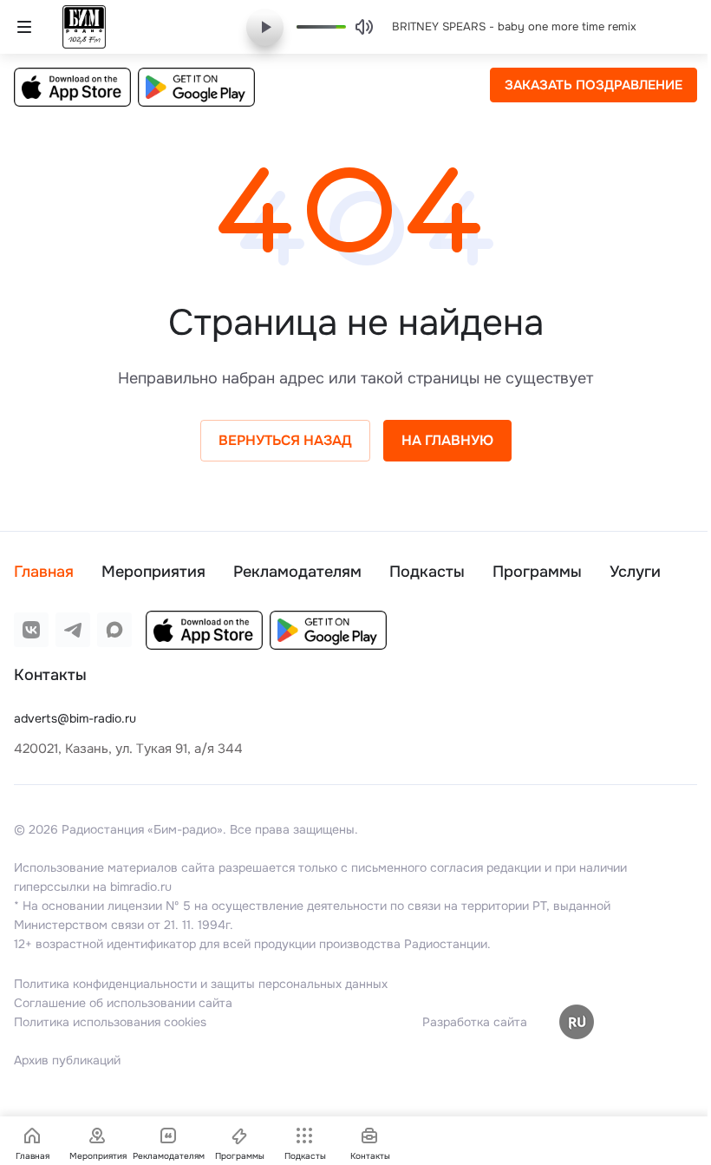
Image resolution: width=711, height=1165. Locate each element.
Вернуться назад (285, 440)
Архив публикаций (67, 1060)
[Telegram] (72, 629)
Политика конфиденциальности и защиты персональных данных (201, 984)
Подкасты (427, 571)
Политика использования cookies (110, 1022)
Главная (44, 571)
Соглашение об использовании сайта (123, 1003)
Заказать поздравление (593, 85)
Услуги (635, 571)
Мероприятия (153, 571)
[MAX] (114, 629)
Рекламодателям (297, 571)
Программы (537, 571)
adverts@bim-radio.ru (75, 718)
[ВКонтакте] (31, 629)
